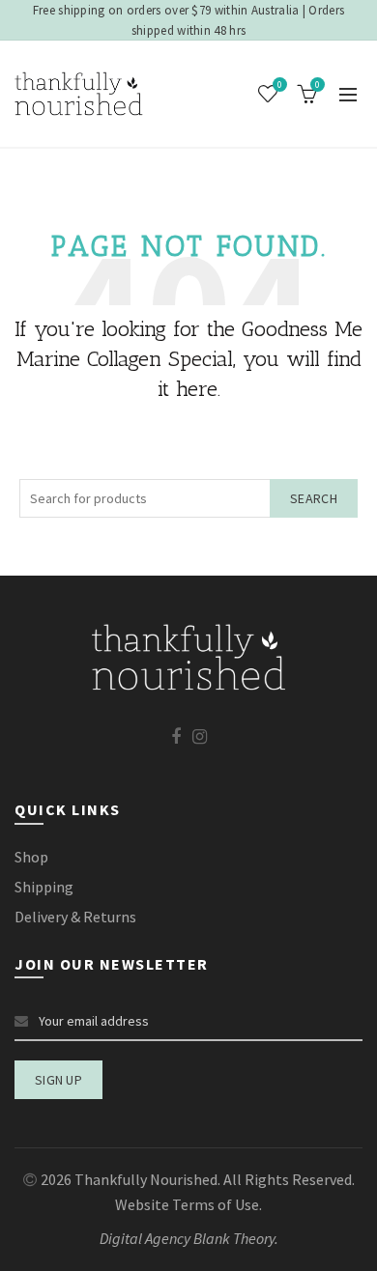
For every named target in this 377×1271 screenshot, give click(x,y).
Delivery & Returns (75, 916)
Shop (31, 856)
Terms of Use (215, 1204)
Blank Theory (234, 1238)
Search (313, 498)
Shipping (43, 886)
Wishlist (279, 85)
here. (198, 389)
